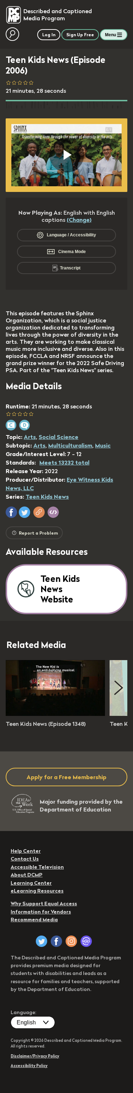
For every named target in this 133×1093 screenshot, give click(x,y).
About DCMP (27, 875)
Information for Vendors (41, 912)
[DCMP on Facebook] (56, 941)
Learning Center (31, 883)
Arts (30, 436)
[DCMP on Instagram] (71, 941)
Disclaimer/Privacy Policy (35, 1056)
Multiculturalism (70, 445)
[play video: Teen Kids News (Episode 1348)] (55, 713)
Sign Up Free (80, 34)
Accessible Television (37, 867)
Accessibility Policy (29, 1065)
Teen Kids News (47, 496)
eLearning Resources (37, 891)
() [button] (79, 219)
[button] (11, 512)
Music (103, 445)
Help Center (26, 851)
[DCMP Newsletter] (86, 941)
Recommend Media (34, 919)
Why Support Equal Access (44, 903)
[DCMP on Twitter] (41, 941)
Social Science (58, 436)
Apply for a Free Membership (66, 777)
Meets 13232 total (64, 462)
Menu (110, 34)
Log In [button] (48, 34)
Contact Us (25, 859)
